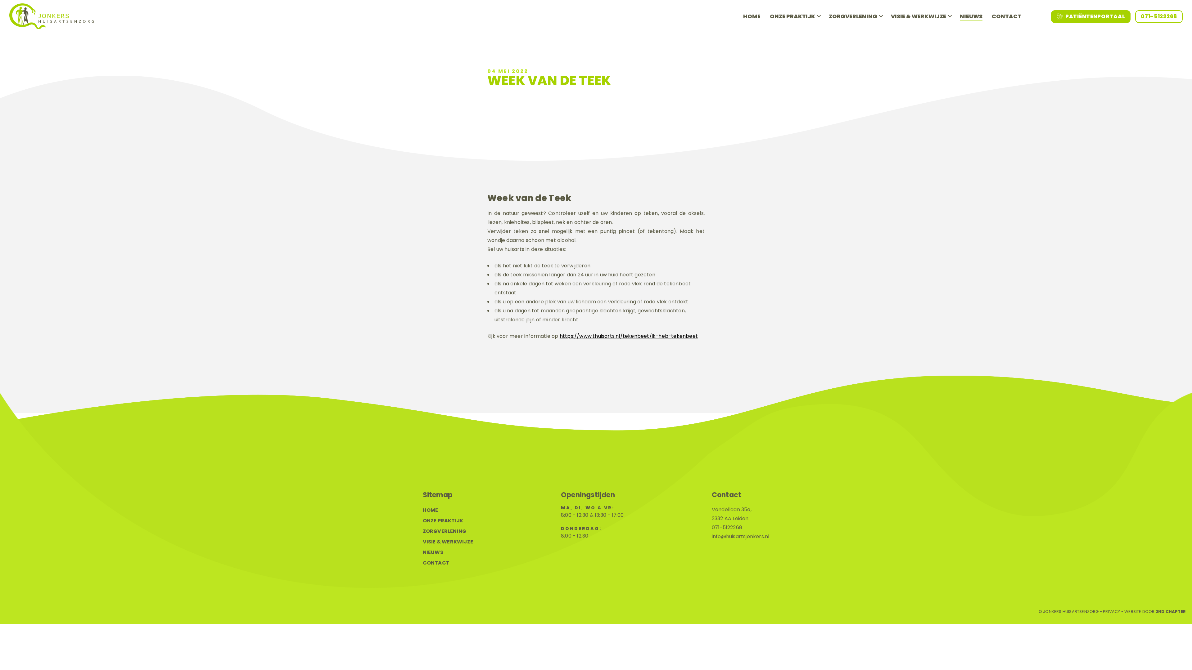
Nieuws (971, 16)
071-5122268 (1159, 16)
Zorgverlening (853, 16)
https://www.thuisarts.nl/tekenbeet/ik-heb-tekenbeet (629, 336)
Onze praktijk (792, 16)
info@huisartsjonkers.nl (741, 536)
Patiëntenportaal (1095, 16)
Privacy (1111, 611)
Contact (1006, 16)
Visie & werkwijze (918, 16)
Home (752, 16)
